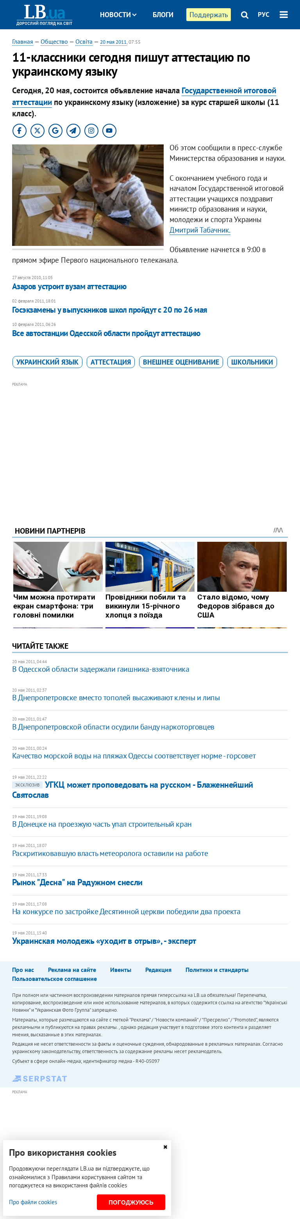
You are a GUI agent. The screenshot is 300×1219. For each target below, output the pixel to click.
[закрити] (165, 1147)
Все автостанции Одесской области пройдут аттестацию (106, 333)
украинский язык (47, 362)
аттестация (111, 362)
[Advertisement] (150, 443)
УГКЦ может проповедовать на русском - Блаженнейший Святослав (132, 789)
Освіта (84, 41)
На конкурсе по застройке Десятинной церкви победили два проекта (126, 911)
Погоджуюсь (131, 1202)
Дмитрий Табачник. (200, 230)
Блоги (163, 14)
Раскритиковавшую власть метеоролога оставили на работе (110, 853)
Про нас (23, 969)
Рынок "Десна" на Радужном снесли (77, 882)
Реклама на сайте (72, 969)
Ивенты (120, 969)
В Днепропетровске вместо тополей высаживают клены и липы (116, 697)
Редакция (158, 969)
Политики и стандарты (217, 969)
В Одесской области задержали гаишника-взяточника (100, 669)
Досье (157, 43)
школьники (252, 362)
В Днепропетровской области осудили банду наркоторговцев (113, 727)
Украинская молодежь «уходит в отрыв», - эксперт (104, 940)
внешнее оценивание (181, 362)
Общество (54, 41)
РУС (264, 14)
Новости (115, 14)
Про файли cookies (33, 1202)
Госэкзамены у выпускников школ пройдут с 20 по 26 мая (109, 309)
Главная (22, 41)
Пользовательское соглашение (54, 978)
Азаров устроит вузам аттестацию (69, 286)
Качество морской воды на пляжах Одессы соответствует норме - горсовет (133, 756)
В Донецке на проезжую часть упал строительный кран (102, 824)
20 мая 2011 (113, 42)
